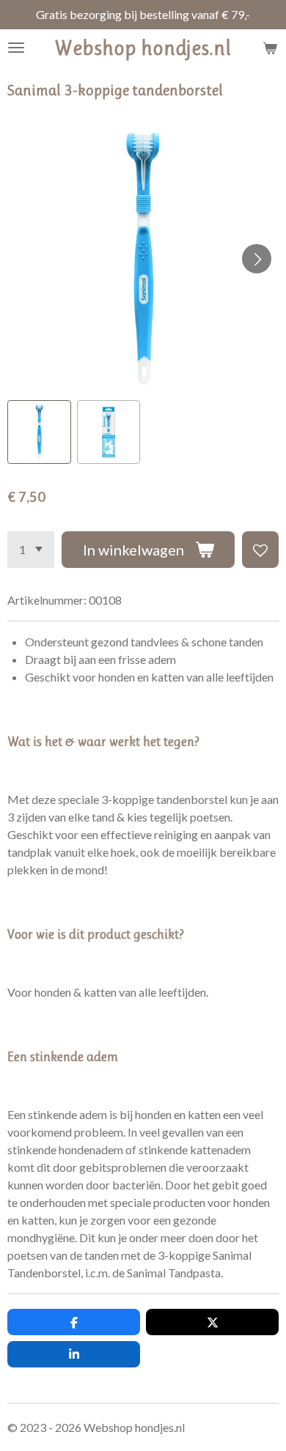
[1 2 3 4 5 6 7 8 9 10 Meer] (30, 549)
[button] (39, 432)
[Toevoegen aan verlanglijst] (260, 549)
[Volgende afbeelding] (256, 258)
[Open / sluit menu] (16, 47)
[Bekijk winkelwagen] (270, 47)
